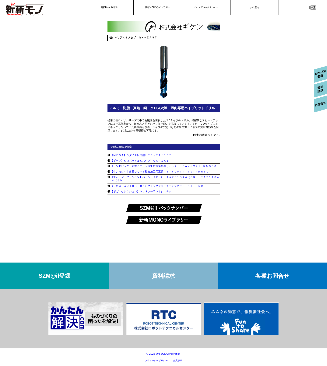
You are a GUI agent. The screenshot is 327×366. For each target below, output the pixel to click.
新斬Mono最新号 (109, 7)
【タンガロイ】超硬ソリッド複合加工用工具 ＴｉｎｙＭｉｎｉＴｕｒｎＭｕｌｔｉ (161, 171)
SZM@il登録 (54, 276)
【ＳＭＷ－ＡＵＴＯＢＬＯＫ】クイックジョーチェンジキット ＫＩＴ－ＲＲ (157, 185)
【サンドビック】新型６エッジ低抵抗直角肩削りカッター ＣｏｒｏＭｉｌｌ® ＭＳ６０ (163, 166)
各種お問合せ (272, 276)
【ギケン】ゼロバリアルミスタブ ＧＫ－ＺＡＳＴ (141, 160)
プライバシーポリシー (156, 360)
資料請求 (163, 276)
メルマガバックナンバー (206, 7)
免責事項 (177, 360)
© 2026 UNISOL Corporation (163, 353)
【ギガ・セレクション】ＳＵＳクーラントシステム (141, 191)
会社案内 (254, 7)
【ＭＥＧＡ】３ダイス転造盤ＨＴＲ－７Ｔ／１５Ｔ (141, 155)
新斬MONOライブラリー (157, 7)
